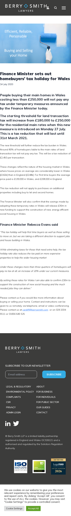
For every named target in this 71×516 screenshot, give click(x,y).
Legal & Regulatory (18, 386)
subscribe (54, 374)
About (40, 386)
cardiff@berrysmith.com (35, 309)
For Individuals (45, 396)
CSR (8, 402)
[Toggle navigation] (64, 8)
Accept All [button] (33, 508)
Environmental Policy (20, 391)
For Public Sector (47, 402)
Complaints (13, 396)
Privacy (11, 407)
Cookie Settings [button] (14, 508)
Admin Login (13, 412)
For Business (44, 391)
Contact (42, 412)
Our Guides (43, 407)
